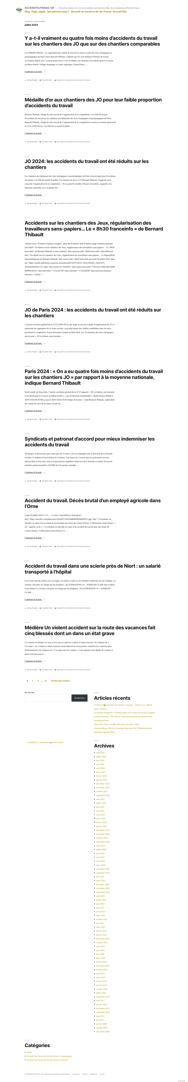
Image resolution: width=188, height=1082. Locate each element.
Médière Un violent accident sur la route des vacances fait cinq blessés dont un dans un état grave (90, 630)
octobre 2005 (101, 1027)
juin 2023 (100, 876)
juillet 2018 (101, 992)
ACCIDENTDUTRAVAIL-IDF (39, 7)
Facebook (76, 1074)
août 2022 (100, 896)
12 (46, 681)
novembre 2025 (103, 787)
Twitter (84, 1074)
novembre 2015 (103, 1008)
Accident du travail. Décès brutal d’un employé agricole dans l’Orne (93, 503)
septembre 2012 (103, 1012)
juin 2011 (100, 1020)
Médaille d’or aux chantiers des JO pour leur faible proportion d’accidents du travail (93, 102)
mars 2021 (100, 927)
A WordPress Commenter (38, 742)
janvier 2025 (101, 826)
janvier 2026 (101, 780)
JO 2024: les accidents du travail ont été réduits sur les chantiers (87, 164)
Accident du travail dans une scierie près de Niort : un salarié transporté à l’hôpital (93, 569)
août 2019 (100, 973)
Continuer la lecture (35, 71)
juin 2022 (100, 903)
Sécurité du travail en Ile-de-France (91, 11)
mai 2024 (100, 857)
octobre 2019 (101, 969)
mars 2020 (100, 958)
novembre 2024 (103, 834)
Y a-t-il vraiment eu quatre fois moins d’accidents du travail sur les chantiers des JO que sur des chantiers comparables (92, 41)
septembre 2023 (103, 872)
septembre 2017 (103, 996)
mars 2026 (100, 772)
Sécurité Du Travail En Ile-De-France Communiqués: (50, 1056)
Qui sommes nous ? (58, 11)
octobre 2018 (101, 989)
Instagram (93, 1074)
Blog (27, 11)
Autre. (29, 1052)
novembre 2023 (103, 869)
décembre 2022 (102, 884)
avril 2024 (100, 861)
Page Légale (38, 11)
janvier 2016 (101, 1004)
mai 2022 (100, 907)
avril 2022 (100, 911)
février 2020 (101, 961)
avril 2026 (100, 768)
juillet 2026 (101, 756)
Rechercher (30, 692)
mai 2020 (100, 954)
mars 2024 (100, 865)
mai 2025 (100, 810)
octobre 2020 (101, 942)
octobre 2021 (101, 919)
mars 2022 (100, 915)
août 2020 (100, 946)
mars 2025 (100, 818)
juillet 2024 (101, 849)
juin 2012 (100, 1016)
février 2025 (101, 822)
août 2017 (100, 1000)
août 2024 (100, 845)
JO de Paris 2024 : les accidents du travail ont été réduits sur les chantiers (93, 312)
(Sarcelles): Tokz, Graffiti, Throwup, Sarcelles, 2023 (116, 724)
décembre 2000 (102, 1031)
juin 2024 (100, 853)
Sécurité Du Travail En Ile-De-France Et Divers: (73, 80)
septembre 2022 (103, 892)
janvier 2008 (101, 1024)
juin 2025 (100, 807)
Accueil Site (120, 11)
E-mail (102, 1074)
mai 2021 (100, 923)
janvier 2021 (101, 934)
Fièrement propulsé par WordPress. (57, 1074)
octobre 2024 (101, 838)
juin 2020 (100, 950)
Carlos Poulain (32, 80)
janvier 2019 (101, 985)
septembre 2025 (103, 795)
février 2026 (101, 776)
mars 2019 (100, 977)
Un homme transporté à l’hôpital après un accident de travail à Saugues (124, 712)
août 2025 (100, 799)
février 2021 (101, 931)
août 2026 (100, 752)
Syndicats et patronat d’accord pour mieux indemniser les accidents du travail (90, 442)
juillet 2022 (101, 900)
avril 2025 (100, 814)
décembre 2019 (102, 965)
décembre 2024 (102, 830)
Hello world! (57, 742)
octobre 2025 (101, 791)
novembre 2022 (103, 888)
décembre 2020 (102, 938)
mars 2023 (100, 880)
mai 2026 (100, 764)
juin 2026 (100, 760)
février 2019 (101, 981)
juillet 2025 (101, 803)
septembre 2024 (103, 841)
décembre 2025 (102, 783)
